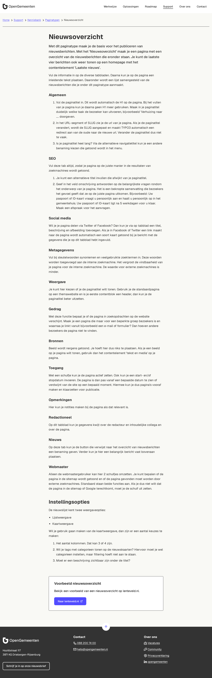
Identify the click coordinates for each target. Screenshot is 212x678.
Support (18, 20)
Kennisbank (34, 20)
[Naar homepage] (19, 6)
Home (6, 20)
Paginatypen (52, 20)
